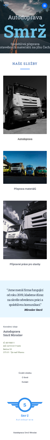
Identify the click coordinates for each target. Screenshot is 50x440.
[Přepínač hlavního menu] (44, 6)
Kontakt (25, 382)
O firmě (25, 377)
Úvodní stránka (25, 373)
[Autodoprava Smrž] (6, 6)
